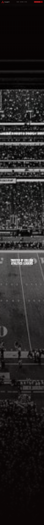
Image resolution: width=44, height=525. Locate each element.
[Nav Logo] (5, 2)
